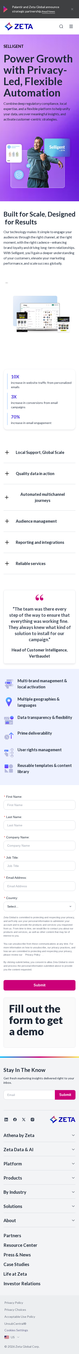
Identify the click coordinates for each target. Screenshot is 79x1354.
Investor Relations (22, 1283)
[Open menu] (71, 26)
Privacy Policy (32, 954)
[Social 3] (23, 1119)
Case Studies (16, 1264)
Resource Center (20, 1245)
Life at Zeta (15, 1273)
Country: (11, 898)
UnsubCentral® (15, 1323)
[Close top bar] (72, 9)
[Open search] (61, 26)
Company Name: (17, 837)
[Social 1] (6, 1119)
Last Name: (13, 817)
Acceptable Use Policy (19, 1316)
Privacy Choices (15, 1309)
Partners (12, 1235)
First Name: (13, 796)
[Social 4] (32, 1119)
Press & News (17, 1254)
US (13, 1337)
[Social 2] (15, 1119)
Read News (48, 11)
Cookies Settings (16, 1330)
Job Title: (11, 857)
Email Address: (15, 877)
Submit (39, 985)
